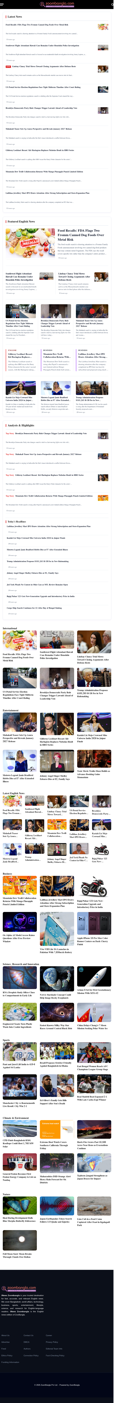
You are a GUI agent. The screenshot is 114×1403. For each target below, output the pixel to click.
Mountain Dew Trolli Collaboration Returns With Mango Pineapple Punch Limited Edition (44, 171)
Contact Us (28, 1335)
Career (49, 1335)
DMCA (26, 1342)
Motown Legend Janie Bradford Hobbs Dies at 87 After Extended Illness (55, 400)
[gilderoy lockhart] (103, 480)
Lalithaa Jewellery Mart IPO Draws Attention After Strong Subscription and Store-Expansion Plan (47, 193)
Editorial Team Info (54, 1349)
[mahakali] (103, 458)
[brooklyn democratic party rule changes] (103, 113)
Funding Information (10, 1362)
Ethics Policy (6, 1355)
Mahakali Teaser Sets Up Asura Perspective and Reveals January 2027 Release (39, 129)
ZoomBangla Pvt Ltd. (49, 1385)
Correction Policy (31, 1355)
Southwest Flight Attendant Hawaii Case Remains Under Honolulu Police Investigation (42, 45)
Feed (3, 1349)
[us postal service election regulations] (103, 92)
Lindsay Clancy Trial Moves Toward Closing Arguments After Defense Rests (44, 66)
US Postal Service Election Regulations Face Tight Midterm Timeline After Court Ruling (43, 87)
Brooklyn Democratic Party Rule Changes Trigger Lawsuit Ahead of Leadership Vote (41, 108)
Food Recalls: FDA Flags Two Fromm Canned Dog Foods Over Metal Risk (37, 24)
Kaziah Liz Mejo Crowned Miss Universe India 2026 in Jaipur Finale (19, 400)
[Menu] (2, 4)
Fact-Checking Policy (55, 1355)
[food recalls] (103, 29)
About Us (5, 1335)
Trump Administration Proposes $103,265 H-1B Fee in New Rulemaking (89, 400)
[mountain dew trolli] (103, 500)
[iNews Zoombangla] (57, 4)
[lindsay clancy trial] (103, 71)
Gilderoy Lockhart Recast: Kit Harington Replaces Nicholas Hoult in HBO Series (40, 150)
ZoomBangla (75, 1385)
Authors (27, 1349)
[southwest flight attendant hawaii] (103, 49)
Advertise (5, 1342)
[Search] (112, 4)
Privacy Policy (52, 1342)
